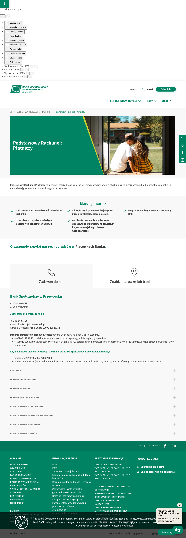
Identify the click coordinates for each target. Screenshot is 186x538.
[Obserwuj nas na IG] (182, 159)
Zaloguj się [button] (166, 89)
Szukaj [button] (150, 89)
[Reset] (2, 16)
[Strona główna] (11, 112)
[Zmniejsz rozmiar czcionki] (22, 69)
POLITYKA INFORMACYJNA (23, 478)
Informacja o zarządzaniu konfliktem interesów (71, 477)
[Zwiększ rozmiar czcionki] (26, 69)
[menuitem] (125, 101)
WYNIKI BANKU (18, 499)
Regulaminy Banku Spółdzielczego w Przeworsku (71, 484)
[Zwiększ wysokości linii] (32, 73)
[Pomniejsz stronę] (31, 66)
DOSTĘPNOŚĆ (17, 496)
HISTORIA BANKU (19, 464)
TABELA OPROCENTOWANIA (108, 464)
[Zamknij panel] (8, 16)
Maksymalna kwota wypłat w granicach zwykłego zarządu (67, 491)
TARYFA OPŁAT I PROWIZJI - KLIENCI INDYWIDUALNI (112, 470)
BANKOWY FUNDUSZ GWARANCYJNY (112, 493)
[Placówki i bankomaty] (182, 145)
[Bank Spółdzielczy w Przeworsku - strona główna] (29, 89)
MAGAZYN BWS (102, 504)
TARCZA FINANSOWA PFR (107, 500)
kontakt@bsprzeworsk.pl (31, 324)
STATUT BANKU (17, 471)
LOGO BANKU (17, 503)
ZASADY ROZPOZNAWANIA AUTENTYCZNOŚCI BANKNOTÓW (110, 509)
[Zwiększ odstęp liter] (30, 76)
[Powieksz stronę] (36, 66)
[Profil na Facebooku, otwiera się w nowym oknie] (165, 446)
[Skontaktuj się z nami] (182, 138)
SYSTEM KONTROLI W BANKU (25, 489)
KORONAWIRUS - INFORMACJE (109, 497)
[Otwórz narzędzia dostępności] (4, 4)
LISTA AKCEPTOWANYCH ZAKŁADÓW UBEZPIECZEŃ (112, 488)
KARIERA (14, 511)
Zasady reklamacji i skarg (65, 471)
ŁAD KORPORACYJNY (20, 475)
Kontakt (133, 89)
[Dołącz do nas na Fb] (182, 152)
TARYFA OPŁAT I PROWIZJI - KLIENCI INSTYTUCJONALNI (112, 477)
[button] (139, 101)
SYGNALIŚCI (16, 492)
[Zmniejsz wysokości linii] (28, 73)
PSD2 (55, 468)
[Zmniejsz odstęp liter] (26, 76)
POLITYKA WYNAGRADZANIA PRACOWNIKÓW (24, 484)
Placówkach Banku (90, 246)
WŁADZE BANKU (18, 468)
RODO (55, 464)
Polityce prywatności (122, 525)
